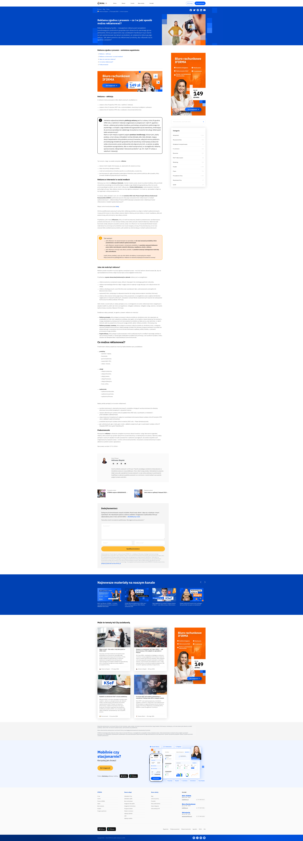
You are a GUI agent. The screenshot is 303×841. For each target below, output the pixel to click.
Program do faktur (128, 808)
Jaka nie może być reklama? (107, 59)
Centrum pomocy (155, 798)
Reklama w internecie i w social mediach (111, 56)
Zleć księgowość (105, 768)
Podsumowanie (103, 64)
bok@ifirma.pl (185, 799)
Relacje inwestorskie (186, 829)
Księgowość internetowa (129, 806)
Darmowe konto (200, 3)
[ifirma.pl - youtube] (204, 838)
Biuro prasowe (100, 806)
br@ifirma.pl (185, 808)
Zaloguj (191, 3)
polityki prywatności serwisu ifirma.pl (111, 563)
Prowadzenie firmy (177, 175)
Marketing (175, 162)
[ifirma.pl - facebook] (194, 838)
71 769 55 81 (201, 808)
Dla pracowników (177, 140)
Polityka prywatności (175, 829)
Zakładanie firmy (128, 796)
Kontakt (99, 808)
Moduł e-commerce (128, 811)
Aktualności (176, 135)
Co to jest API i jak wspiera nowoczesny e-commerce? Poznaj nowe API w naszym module (150, 697)
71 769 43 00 (201, 816)
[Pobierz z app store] (124, 776)
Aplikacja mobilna (128, 818)
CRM (125, 816)
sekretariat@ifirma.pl (187, 816)
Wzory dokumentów (155, 803)
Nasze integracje (155, 806)
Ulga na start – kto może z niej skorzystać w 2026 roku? (112, 650)
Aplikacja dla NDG (128, 813)
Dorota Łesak (104, 716)
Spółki (174, 184)
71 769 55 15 (201, 799)
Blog (152, 796)
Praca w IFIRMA (101, 801)
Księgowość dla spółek (129, 803)
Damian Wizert (141, 716)
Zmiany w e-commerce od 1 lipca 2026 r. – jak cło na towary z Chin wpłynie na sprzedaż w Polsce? (149, 651)
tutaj (117, 206)
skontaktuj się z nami (134, 516)
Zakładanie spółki (128, 798)
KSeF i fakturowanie (178, 157)
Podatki (175, 166)
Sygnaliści (195, 829)
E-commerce (176, 148)
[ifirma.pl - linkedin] (201, 838)
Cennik (99, 798)
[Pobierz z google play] (133, 776)
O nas (98, 796)
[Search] (203, 121)
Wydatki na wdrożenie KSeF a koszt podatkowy (113, 696)
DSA (205, 829)
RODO (200, 829)
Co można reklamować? (106, 62)
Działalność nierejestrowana (180, 144)
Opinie (98, 803)
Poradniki (153, 801)
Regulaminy (165, 829)
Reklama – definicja (105, 54)
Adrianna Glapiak (104, 11)
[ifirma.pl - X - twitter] (197, 838)
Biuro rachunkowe (128, 801)
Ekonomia (175, 153)
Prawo (174, 171)
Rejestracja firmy (177, 180)
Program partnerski (101, 811)
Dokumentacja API (155, 808)
